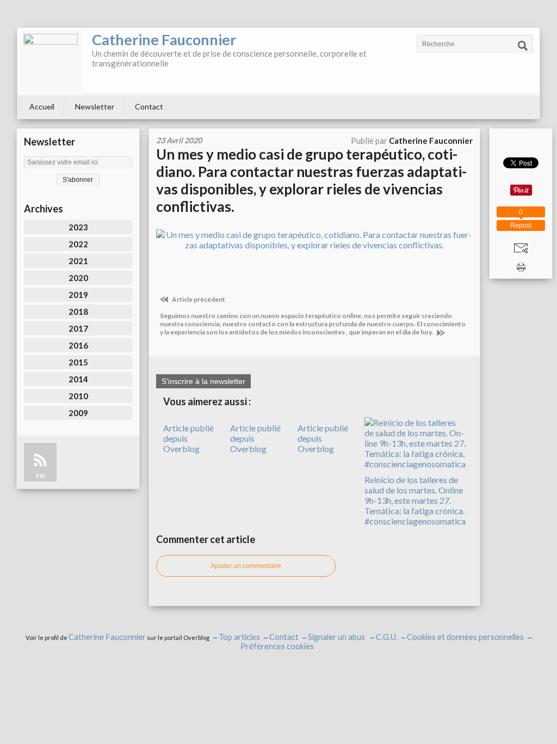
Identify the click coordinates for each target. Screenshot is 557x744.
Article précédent (198, 299)
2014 (78, 379)
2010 (78, 396)
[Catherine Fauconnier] (50, 61)
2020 (78, 278)
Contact (149, 106)
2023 (78, 227)
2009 (78, 413)
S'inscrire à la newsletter (203, 381)
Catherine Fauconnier (164, 39)
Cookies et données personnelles (465, 637)
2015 (78, 362)
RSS (40, 476)
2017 (78, 328)
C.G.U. (387, 637)
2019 (78, 295)
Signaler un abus (337, 637)
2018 (78, 311)
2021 (78, 261)
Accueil (41, 106)
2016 (78, 345)
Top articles (239, 637)
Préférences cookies (277, 646)
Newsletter (94, 106)
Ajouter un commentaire (246, 566)
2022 (78, 244)
